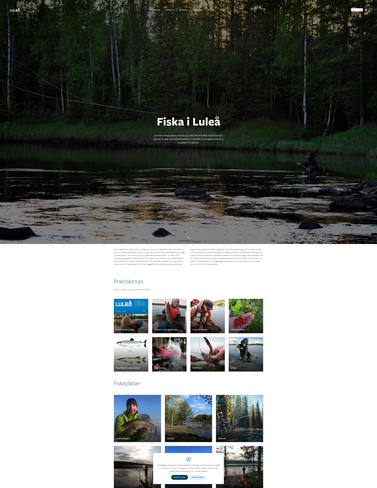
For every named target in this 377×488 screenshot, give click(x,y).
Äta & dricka (197, 10)
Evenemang (155, 10)
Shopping (183, 10)
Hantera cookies (197, 477)
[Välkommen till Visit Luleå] (15, 9)
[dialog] (188, 468)
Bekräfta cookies (180, 477)
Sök (353, 10)
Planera (223, 10)
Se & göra (170, 10)
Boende (211, 10)
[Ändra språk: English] (366, 10)
